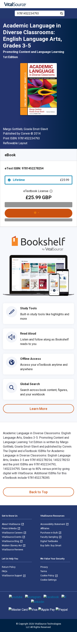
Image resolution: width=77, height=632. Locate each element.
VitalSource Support (12, 575)
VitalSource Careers (12, 532)
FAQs (4, 571)
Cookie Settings (48, 580)
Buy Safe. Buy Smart (50, 545)
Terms (43, 571)
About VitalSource (11, 524)
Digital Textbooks (49, 541)
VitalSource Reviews (12, 549)
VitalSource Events (12, 537)
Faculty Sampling (49, 537)
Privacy (44, 567)
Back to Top (38, 492)
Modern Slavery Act (12, 545)
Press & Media (9, 528)
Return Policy (9, 567)
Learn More (38, 409)
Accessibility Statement (53, 524)
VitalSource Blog (11, 541)
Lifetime (41, 180)
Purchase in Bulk (49, 532)
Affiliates (44, 528)
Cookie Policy (47, 575)
